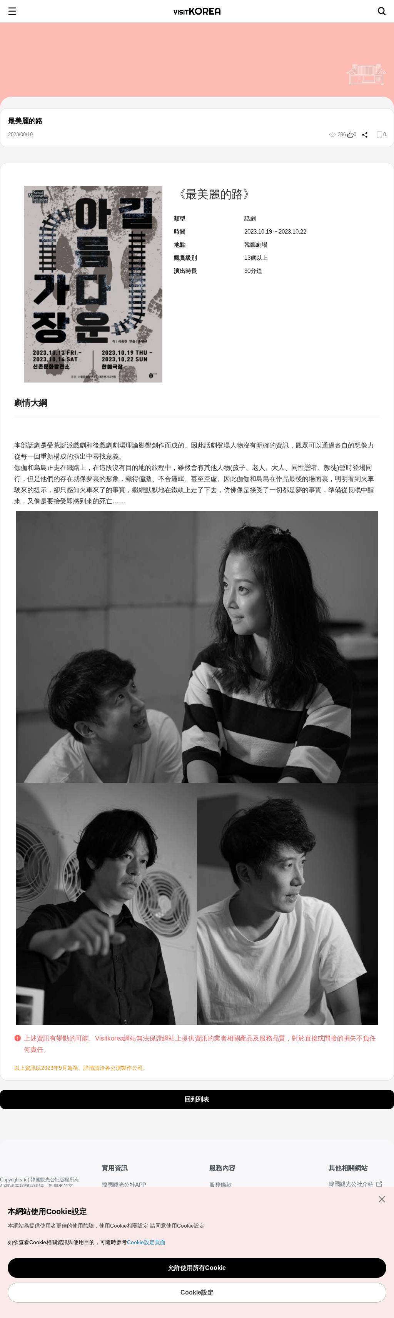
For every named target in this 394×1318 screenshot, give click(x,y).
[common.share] (364, 135)
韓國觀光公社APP (123, 1185)
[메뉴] (12, 11)
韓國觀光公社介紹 (351, 1184)
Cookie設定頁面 (146, 1242)
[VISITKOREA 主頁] (197, 11)
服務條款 (220, 1185)
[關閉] (381, 1199)
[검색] (381, 11)
